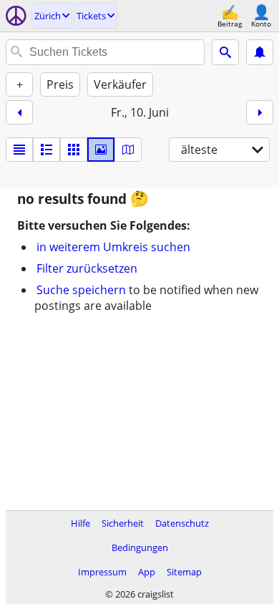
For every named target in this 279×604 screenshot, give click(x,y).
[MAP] (128, 149)
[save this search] (259, 52)
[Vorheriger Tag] (19, 112)
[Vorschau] (46, 149)
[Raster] (73, 149)
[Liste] (19, 149)
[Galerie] (100, 149)
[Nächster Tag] (259, 112)
